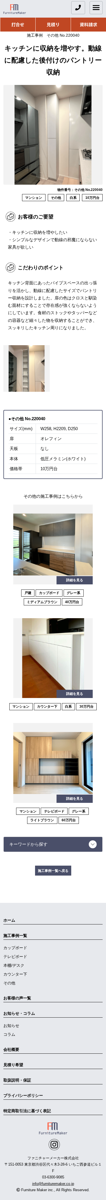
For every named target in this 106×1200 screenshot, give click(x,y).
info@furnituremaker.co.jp (53, 1184)
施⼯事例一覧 (15, 935)
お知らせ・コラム (19, 1013)
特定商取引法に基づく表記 (27, 1111)
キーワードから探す (28, 844)
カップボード (15, 947)
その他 (9, 983)
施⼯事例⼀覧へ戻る (53, 871)
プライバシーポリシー (23, 1095)
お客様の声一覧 (17, 998)
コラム (9, 1034)
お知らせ (11, 1025)
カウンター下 (15, 974)
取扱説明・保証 (17, 1080)
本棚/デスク (13, 965)
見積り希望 (13, 1064)
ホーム (9, 920)
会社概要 (11, 1049)
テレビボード (15, 956)
